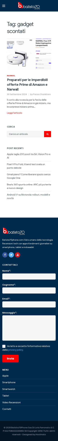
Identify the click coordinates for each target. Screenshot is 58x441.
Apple (5, 375)
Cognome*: (9, 284)
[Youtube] (17, 254)
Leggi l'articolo (14, 113)
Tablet (5, 395)
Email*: (6, 298)
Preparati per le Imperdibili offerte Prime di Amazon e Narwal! (27, 84)
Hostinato (41, 434)
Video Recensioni (11, 402)
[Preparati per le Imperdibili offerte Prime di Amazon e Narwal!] (29, 53)
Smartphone (8, 382)
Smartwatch (8, 389)
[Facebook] (5, 254)
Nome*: (6, 270)
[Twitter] (11, 254)
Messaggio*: (9, 312)
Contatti (6, 409)
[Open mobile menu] (3, 5)
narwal (11, 75)
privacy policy (15, 349)
